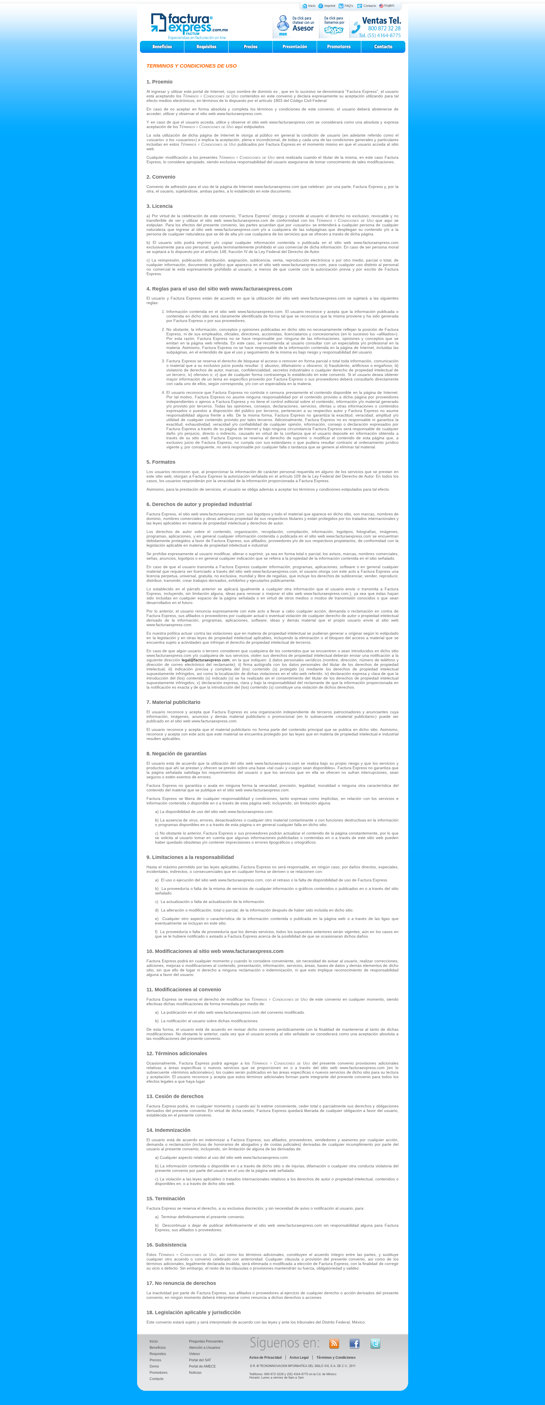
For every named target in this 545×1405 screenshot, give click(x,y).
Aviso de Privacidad (265, 1358)
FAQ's (349, 5)
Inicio (311, 5)
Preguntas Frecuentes (206, 1341)
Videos (194, 1354)
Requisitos (158, 1354)
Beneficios (158, 1348)
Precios (155, 1360)
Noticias (195, 1373)
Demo (154, 1366)
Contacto (370, 5)
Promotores (158, 1373)
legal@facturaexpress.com (206, 660)
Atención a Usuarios (204, 1348)
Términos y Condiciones (336, 1358)
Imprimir (330, 5)
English (389, 5)
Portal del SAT (200, 1360)
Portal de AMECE (202, 1366)
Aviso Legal (299, 1358)
